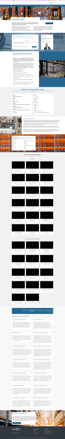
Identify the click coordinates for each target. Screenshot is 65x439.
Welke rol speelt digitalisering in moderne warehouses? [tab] (19, 359)
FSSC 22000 (15, 142)
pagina (48, 112)
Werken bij (40, 0)
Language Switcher (49, 0)
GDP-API (14, 148)
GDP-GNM (14, 147)
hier (19, 340)
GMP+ (14, 141)
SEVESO (26, 141)
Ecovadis (14, 149)
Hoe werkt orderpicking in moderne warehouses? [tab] (18, 385)
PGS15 (26, 143)
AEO (25, 147)
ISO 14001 (14, 145)
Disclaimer (26, 437)
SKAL (14, 144)
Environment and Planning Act (29, 140)
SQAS (14, 146)
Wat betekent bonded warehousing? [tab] (17, 332)
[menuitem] (37, 0)
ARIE (25, 144)
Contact (45, 0)
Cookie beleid (37, 437)
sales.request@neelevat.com (48, 431)
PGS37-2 (26, 142)
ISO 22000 (14, 143)
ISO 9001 (14, 140)
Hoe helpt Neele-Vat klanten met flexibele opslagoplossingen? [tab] (40, 332)
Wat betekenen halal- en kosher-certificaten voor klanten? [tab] (40, 385)
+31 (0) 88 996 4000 (47, 430)
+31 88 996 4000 (13, 0)
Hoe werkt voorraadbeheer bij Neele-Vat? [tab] (38, 319)
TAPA (25, 148)
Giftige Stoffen (35, 99)
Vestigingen (43, 0)
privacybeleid (19, 46)
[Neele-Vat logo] (51, 2)
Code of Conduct (34, 437)
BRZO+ (14, 68)
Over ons (37, 0)
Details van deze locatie (18, 171)
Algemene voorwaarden (21, 437)
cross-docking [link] (24, 319)
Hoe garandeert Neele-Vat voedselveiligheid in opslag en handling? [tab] (41, 359)
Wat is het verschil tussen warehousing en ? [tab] (19, 319)
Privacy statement (30, 437)
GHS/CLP (26, 149)
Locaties (35, 431)
